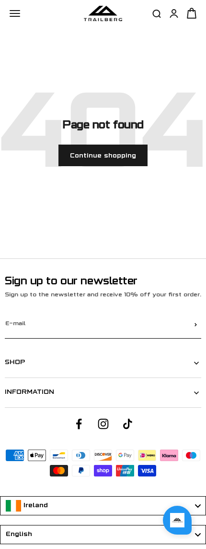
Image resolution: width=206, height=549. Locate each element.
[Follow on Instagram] (103, 423)
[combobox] (103, 505)
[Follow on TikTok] (127, 423)
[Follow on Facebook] (78, 423)
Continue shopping (103, 155)
